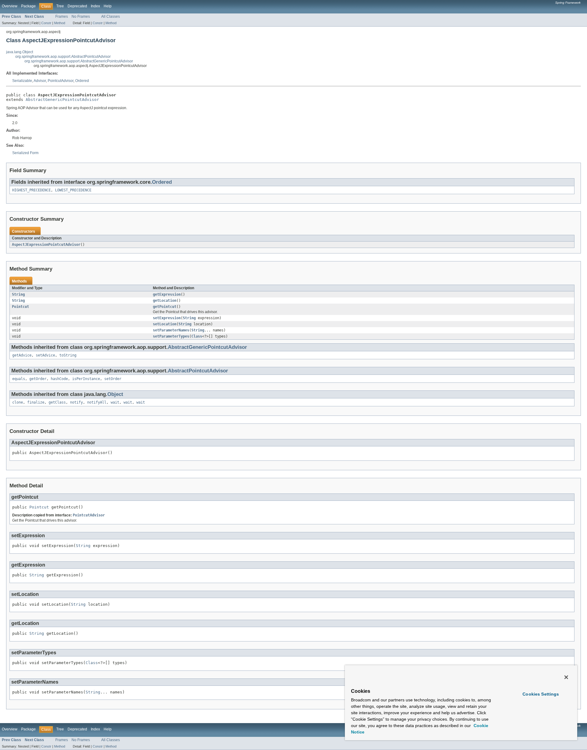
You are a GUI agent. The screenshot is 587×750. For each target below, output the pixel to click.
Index (95, 6)
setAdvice (45, 355)
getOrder (37, 379)
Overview (9, 6)
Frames (61, 16)
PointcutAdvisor (60, 81)
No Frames (81, 16)
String (18, 294)
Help (108, 6)
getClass (57, 402)
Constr (46, 23)
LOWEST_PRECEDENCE (73, 190)
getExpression (167, 294)
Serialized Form (25, 153)
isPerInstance (86, 379)
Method (59, 23)
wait (115, 402)
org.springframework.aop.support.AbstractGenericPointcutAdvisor (78, 61)
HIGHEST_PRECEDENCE (31, 190)
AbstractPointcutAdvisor (198, 371)
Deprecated (77, 6)
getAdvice (21, 355)
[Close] (566, 677)
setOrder (112, 379)
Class (196, 336)
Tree (60, 6)
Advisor (40, 81)
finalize (35, 402)
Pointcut (20, 307)
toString (67, 355)
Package (28, 6)
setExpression (167, 318)
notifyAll (96, 402)
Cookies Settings (540, 694)
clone (17, 402)
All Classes (110, 16)
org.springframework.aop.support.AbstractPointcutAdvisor (63, 56)
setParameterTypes (171, 336)
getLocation (164, 300)
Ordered (82, 81)
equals (18, 379)
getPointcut (164, 307)
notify (76, 402)
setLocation (164, 324)
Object (115, 394)
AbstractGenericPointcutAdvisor (62, 99)
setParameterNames (171, 330)
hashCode (59, 379)
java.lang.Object (19, 52)
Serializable (22, 81)
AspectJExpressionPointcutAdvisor (46, 244)
